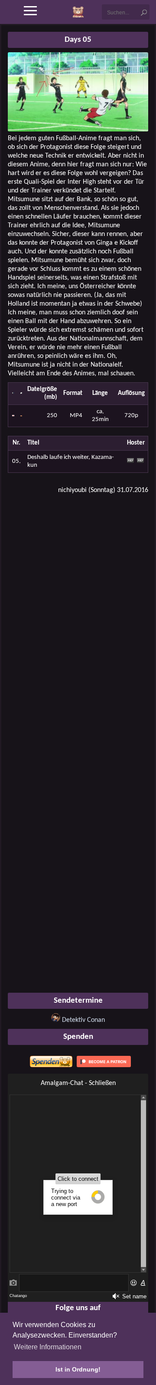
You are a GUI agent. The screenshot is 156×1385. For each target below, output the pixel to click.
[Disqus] (78, 612)
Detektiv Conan (83, 1020)
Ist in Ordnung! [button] (78, 1369)
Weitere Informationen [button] (47, 1347)
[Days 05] (78, 129)
